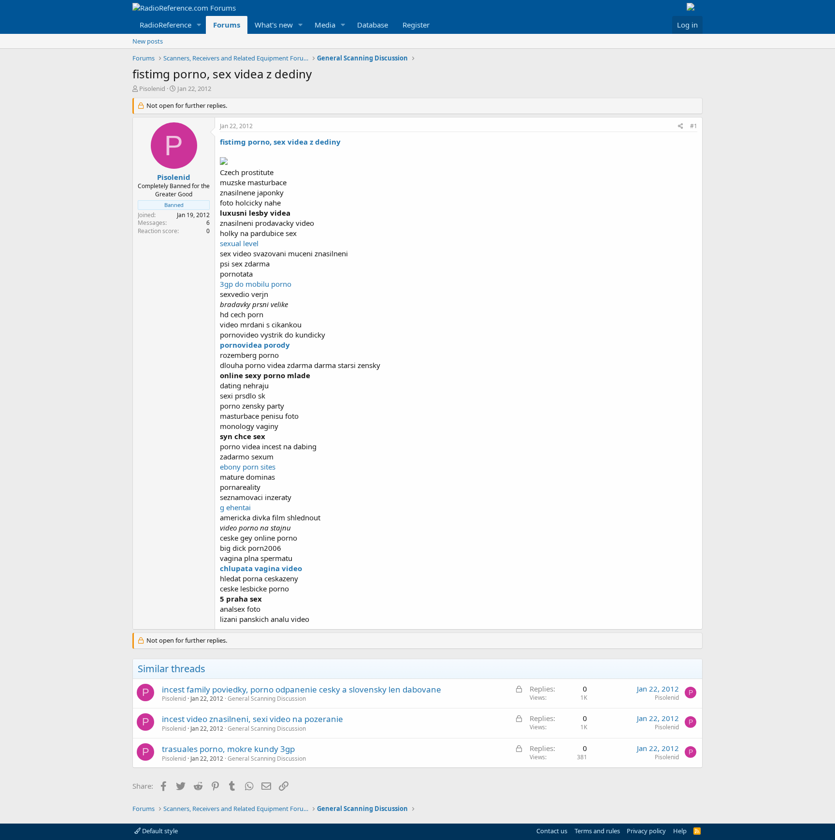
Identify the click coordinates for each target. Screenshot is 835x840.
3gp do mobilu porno (255, 284)
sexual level (239, 243)
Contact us (551, 830)
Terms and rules (597, 830)
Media (325, 24)
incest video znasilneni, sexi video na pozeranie (252, 718)
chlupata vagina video (261, 568)
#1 (693, 126)
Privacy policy (646, 830)
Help (680, 830)
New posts (147, 41)
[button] (199, 25)
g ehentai (235, 507)
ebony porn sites (247, 467)
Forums (226, 24)
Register (416, 24)
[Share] (681, 126)
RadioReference (165, 24)
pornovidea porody (255, 345)
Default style (159, 830)
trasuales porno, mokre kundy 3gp (228, 748)
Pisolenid (152, 88)
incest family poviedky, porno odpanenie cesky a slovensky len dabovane (301, 689)
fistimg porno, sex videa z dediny (280, 142)
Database (372, 24)
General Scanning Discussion (267, 698)
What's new (274, 24)
